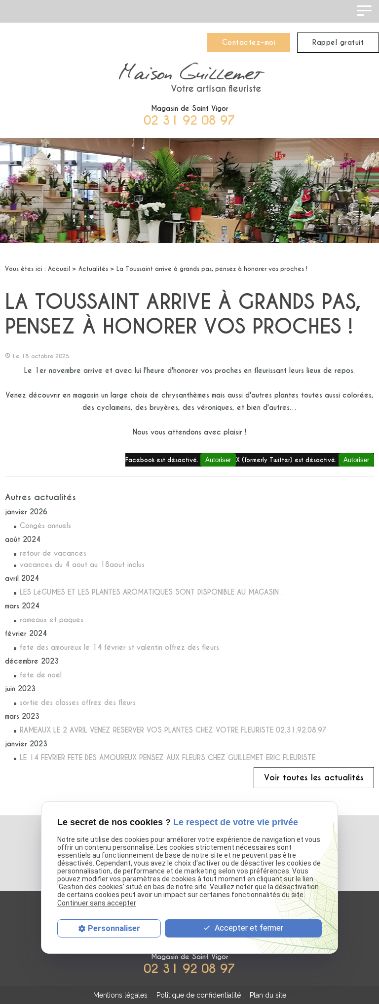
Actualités (93, 268)
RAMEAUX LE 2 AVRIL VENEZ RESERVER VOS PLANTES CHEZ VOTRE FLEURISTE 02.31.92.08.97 (173, 730)
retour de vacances (53, 553)
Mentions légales (120, 995)
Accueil (59, 268)
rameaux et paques (51, 619)
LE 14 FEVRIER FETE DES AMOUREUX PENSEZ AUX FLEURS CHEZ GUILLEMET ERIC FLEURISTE (167, 757)
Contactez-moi (249, 42)
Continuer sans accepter (96, 903)
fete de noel (41, 674)
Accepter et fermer (248, 928)
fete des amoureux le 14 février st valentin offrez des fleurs (119, 647)
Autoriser (356, 460)
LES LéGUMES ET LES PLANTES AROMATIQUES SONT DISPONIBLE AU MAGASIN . (151, 592)
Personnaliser (114, 928)
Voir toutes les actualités (314, 777)
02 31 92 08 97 (189, 120)
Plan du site (268, 995)
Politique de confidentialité (198, 995)
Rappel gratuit (338, 42)
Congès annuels (45, 525)
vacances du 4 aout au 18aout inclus (82, 564)
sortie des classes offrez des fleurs (78, 702)
